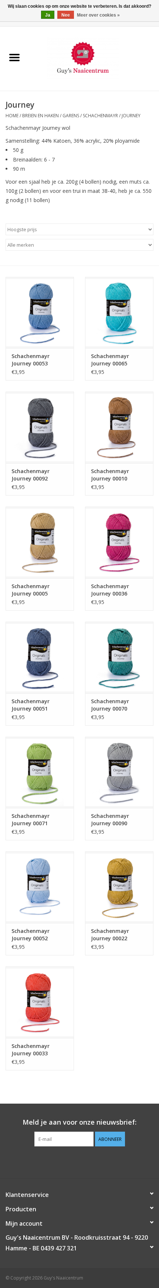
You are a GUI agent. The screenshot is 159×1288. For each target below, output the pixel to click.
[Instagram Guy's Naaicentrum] (93, 1161)
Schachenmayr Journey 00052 (30, 934)
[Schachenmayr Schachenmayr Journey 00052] (40, 887)
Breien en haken (40, 115)
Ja (47, 15)
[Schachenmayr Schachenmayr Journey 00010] (119, 427)
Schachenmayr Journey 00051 (30, 705)
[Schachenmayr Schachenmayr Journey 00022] (119, 887)
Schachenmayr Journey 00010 (110, 475)
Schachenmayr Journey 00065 (110, 360)
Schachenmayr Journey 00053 (30, 360)
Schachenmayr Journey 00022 (110, 934)
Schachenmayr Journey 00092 (30, 475)
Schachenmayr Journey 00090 (110, 819)
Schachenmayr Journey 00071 (30, 819)
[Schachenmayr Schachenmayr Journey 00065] (119, 312)
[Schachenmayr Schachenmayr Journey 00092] (40, 427)
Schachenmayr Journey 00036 (110, 590)
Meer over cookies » (98, 15)
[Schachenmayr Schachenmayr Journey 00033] (40, 1002)
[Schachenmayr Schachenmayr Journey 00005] (40, 542)
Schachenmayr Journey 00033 (30, 1049)
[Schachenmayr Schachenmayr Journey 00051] (40, 657)
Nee (65, 15)
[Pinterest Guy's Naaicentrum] (79, 1161)
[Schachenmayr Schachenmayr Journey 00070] (119, 657)
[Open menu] (14, 57)
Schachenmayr (100, 115)
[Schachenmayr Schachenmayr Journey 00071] (40, 772)
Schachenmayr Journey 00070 (110, 705)
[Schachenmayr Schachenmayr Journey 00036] (119, 542)
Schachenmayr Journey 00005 (30, 590)
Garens (70, 115)
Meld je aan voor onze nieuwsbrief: (79, 1122)
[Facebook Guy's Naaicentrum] (66, 1161)
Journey (131, 115)
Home (12, 115)
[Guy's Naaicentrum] (94, 58)
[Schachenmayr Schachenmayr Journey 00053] (40, 312)
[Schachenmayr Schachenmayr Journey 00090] (119, 772)
